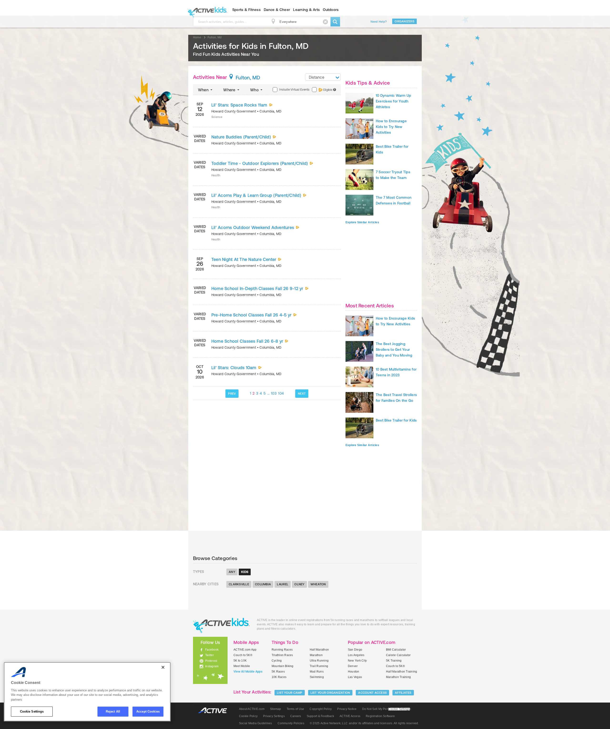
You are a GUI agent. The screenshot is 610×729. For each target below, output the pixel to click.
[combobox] (323, 77)
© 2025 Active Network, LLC (329, 723)
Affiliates (403, 692)
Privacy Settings (274, 716)
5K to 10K (240, 660)
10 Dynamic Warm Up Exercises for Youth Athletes (393, 101)
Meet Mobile (242, 666)
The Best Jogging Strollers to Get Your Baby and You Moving (394, 349)
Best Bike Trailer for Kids (396, 420)
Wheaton (318, 584)
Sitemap (275, 709)
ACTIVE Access (350, 716)
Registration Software (380, 716)
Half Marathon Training (401, 671)
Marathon (316, 655)
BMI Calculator (396, 649)
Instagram (212, 666)
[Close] (163, 667)
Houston (353, 671)
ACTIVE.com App (245, 649)
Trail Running (319, 666)
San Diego (355, 649)
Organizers (404, 21)
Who (254, 90)
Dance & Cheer (277, 10)
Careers (295, 716)
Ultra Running (319, 660)
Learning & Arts (306, 10)
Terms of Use (295, 709)
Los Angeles (356, 655)
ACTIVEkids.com (206, 9)
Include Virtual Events (294, 89)
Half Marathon (319, 649)
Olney (299, 584)
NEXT (302, 393)
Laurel (282, 584)
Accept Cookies (148, 711)
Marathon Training (398, 677)
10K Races (279, 677)
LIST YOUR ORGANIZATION (330, 692)
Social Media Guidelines (255, 723)
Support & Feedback (320, 716)
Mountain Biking (283, 666)
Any (232, 572)
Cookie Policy (248, 716)
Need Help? (379, 21)
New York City (357, 660)
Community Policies (291, 723)
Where (229, 90)
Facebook (212, 649)
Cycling (277, 660)
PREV (232, 393)
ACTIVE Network (215, 710)
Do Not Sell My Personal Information (386, 709)
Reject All (113, 711)
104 (281, 393)
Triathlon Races (282, 655)
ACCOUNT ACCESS (372, 692)
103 (274, 393)
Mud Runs (317, 671)
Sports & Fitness (246, 10)
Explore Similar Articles (362, 222)
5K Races (278, 671)
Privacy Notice (346, 709)
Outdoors (331, 10)
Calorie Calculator (398, 655)
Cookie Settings (32, 711)
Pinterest (211, 661)
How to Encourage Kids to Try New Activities (391, 126)
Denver (353, 666)
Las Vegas (355, 677)
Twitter (209, 655)
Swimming (317, 677)
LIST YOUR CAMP (289, 692)
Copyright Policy (321, 709)
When (203, 90)
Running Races (282, 649)
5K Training (394, 660)
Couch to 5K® (243, 655)
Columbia (263, 584)
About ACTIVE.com (251, 709)
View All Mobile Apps (248, 671)
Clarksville (239, 584)
